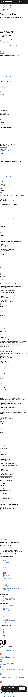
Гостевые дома (6, 567)
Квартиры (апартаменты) (9, 605)
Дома (4, 609)
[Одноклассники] (4, 630)
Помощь (5, 600)
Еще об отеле (4, 501)
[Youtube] (4, 636)
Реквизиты (5, 619)
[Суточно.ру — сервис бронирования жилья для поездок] (6, 2)
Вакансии (5, 618)
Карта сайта (3, 693)
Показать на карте (4, 18)
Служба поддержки (7, 576)
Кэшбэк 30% (6, 585)
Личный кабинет (7, 575)
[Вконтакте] (4, 634)
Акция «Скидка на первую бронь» (11, 588)
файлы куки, (11, 687)
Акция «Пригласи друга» (9, 586)
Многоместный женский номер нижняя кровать (11, 345)
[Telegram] (4, 628)
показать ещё (3, 87)
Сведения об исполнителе (6, 556)
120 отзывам (10, 31)
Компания (5, 616)
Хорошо (22, 688)
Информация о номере (5, 89)
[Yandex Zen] (4, 637)
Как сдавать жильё (7, 596)
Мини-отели (6, 562)
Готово (2, 52)
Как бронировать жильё (9, 583)
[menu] (26, 2)
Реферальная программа (9, 620)
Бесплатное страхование (9, 599)
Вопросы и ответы (7, 592)
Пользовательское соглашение (7, 695)
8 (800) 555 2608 (7, 578)
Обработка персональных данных (8, 696)
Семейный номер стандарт (6, 459)
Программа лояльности (8, 622)
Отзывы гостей (6, 584)
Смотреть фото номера (5, 76)
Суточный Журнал (7, 590)
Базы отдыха (6, 612)
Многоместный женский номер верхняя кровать (11, 241)
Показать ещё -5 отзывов (6, 477)
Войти (21, 1)
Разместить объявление (8, 598)
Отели (4, 560)
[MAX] (4, 632)
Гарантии (5, 589)
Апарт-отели (6, 565)
